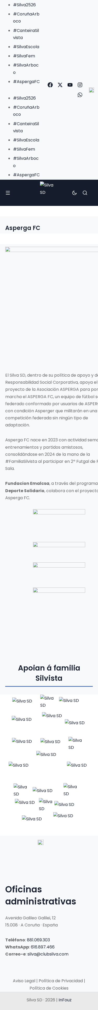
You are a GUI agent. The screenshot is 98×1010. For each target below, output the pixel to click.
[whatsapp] (80, 94)
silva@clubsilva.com (47, 954)
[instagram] (80, 84)
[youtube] (70, 84)
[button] (22, 88)
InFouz (65, 1000)
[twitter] (60, 84)
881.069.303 (38, 940)
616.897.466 (43, 947)
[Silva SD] (49, 193)
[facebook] (50, 84)
